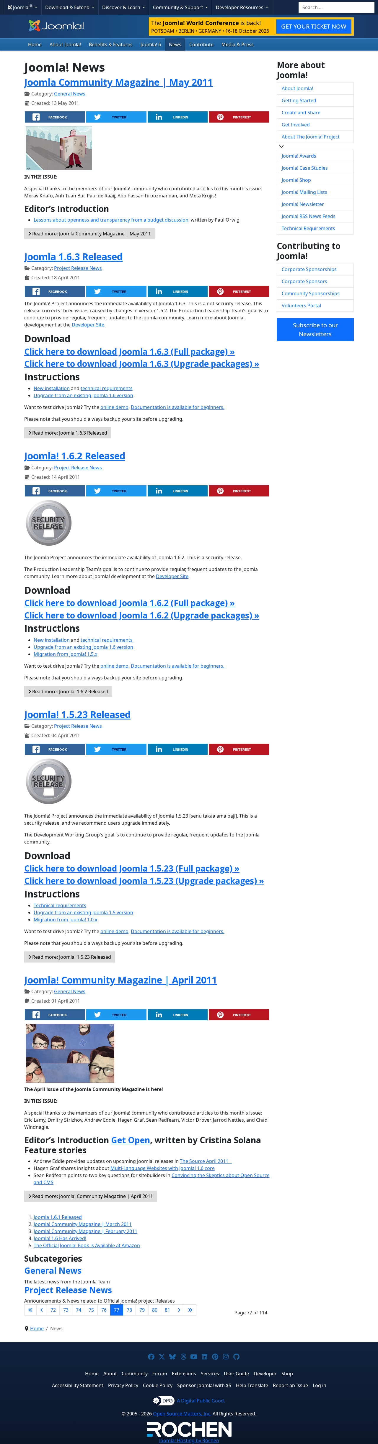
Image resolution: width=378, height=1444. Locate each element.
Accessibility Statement (77, 1385)
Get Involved (296, 124)
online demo (114, 407)
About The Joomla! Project (311, 136)
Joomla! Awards (299, 156)
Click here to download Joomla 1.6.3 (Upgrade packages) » (141, 363)
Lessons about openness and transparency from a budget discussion (111, 220)
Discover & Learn (121, 7)
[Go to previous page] (41, 1310)
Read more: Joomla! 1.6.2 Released (69, 691)
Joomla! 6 (151, 44)
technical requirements (107, 388)
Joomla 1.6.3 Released (73, 256)
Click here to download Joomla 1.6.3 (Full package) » (129, 351)
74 (78, 1310)
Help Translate (252, 1385)
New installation (52, 388)
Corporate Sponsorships (309, 269)
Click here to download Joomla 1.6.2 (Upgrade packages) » (141, 615)
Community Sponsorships (311, 293)
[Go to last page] (190, 1310)
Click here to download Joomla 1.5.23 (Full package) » (131, 868)
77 (116, 1310)
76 (104, 1310)
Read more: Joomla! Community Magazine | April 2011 (92, 1196)
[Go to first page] (30, 1310)
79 (142, 1310)
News (175, 44)
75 (91, 1310)
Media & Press (237, 44)
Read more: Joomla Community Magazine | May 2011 (91, 233)
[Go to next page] (179, 1310)
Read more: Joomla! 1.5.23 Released (71, 957)
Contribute (201, 44)
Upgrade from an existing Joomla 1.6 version (83, 395)
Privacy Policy (123, 1385)
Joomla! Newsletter (303, 204)
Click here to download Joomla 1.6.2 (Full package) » (129, 602)
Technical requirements (60, 905)
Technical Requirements (308, 228)
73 (66, 1310)
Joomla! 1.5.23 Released (77, 714)
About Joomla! (65, 44)
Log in (319, 1385)
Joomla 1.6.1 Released (58, 1217)
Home (35, 44)
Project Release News (78, 268)
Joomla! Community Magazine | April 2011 (120, 979)
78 (129, 1310)
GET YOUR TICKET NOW (313, 26)
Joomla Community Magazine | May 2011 (118, 82)
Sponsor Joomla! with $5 (204, 1385)
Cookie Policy (157, 1385)
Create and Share (301, 112)
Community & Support (178, 7)
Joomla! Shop (296, 180)
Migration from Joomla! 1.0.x (65, 919)
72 (53, 1310)
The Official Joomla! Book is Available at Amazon (87, 1245)
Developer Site (88, 324)
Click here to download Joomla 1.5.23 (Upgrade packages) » (144, 880)
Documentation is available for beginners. (177, 407)
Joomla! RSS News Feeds (308, 216)
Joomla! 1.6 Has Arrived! (60, 1238)
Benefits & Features (111, 44)
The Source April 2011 (206, 1161)
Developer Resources (240, 7)
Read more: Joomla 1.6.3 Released (69, 433)
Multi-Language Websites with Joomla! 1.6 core (162, 1168)
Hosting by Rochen (189, 1440)
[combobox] (336, 7)
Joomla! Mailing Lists (304, 192)
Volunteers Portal (301, 305)
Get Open (130, 1140)
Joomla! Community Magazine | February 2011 (85, 1231)
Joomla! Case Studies (305, 168)
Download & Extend (68, 7)
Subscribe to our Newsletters (315, 329)
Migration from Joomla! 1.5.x (65, 654)
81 (167, 1310)
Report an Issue (290, 1385)
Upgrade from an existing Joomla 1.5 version (83, 912)
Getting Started (299, 100)
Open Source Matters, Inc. (182, 1413)
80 (154, 1310)
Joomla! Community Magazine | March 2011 (83, 1224)
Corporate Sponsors (304, 281)
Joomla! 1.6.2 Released (74, 455)
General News (69, 93)
